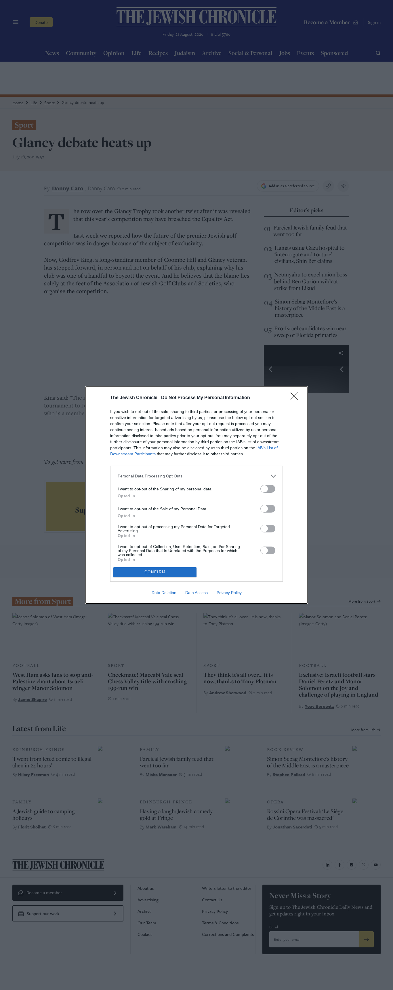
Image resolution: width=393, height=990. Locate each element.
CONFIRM (155, 572)
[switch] (267, 489)
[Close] (296, 397)
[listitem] (196, 476)
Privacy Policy (229, 592)
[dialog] (196, 495)
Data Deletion (164, 592)
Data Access (196, 592)
